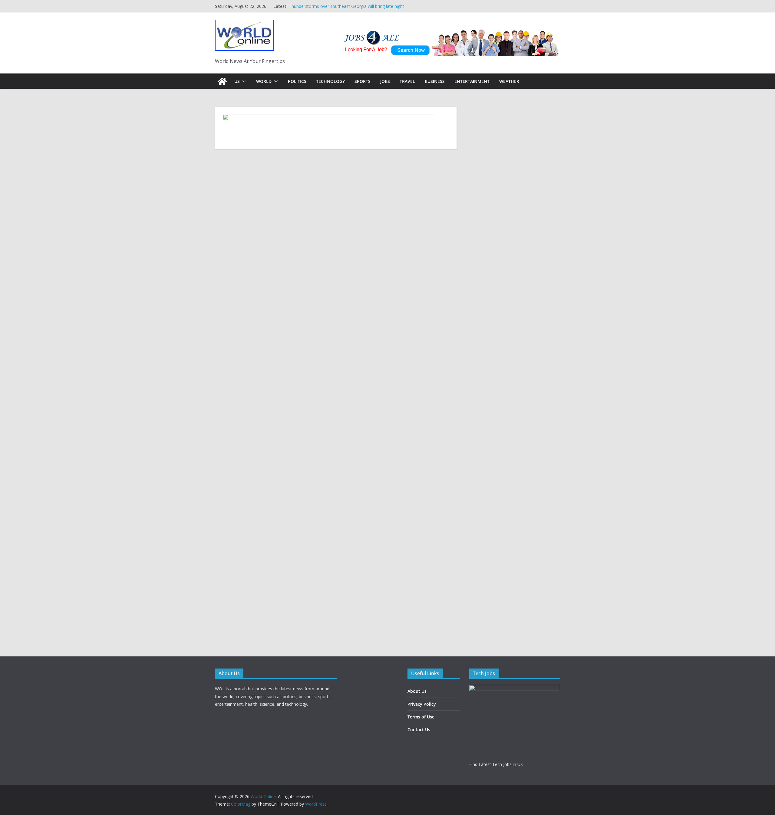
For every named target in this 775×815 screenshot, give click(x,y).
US (237, 81)
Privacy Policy (421, 704)
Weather (509, 81)
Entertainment (472, 81)
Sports (363, 81)
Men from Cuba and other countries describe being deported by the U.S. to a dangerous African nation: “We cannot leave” (348, 7)
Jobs (385, 81)
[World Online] (222, 81)
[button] (243, 81)
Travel (407, 81)
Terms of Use (420, 717)
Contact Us (418, 729)
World (264, 81)
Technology (330, 81)
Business (435, 81)
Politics (297, 81)
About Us (417, 691)
